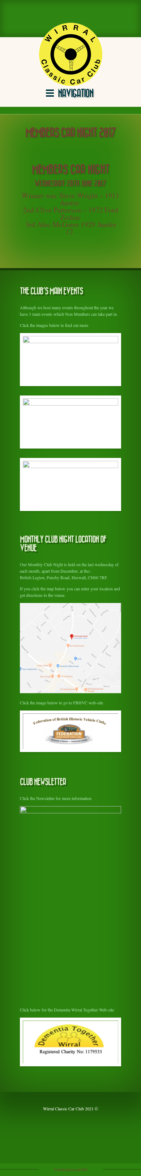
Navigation (75, 94)
